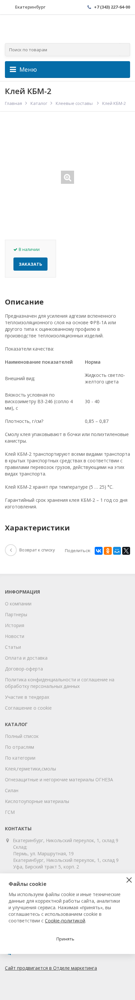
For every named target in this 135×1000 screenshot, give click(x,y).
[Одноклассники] (108, 551)
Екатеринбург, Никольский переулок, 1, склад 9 (65, 840)
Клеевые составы (75, 103)
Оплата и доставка (26, 658)
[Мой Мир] (117, 551)
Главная (13, 103)
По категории (20, 758)
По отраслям (19, 747)
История (14, 625)
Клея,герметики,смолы (30, 769)
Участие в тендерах (27, 697)
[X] (126, 551)
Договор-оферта (24, 669)
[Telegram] (9, 955)
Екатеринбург (30, 7)
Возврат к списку (37, 550)
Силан (11, 790)
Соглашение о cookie (28, 708)
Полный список (22, 736)
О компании (18, 603)
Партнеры (16, 614)
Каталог (38, 103)
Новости (14, 636)
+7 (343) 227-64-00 (112, 7)
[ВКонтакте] (99, 551)
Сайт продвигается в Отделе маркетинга (51, 968)
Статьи (13, 647)
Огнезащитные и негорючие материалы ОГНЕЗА (59, 779)
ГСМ (10, 812)
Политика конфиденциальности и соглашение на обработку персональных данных (59, 682)
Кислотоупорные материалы (37, 801)
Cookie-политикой (65, 920)
